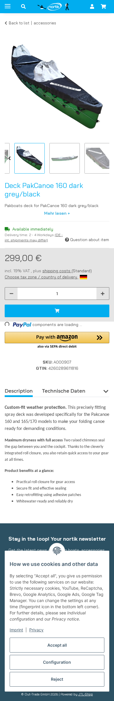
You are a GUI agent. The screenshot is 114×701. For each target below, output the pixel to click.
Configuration (57, 662)
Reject (57, 679)
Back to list (19, 23)
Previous (9, 158)
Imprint (16, 629)
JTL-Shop (85, 694)
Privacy (36, 629)
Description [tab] (19, 391)
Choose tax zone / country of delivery (41, 277)
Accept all (57, 645)
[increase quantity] (102, 294)
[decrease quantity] (11, 294)
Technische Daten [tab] (63, 391)
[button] (23, 6)
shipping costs (57, 270)
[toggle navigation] (8, 3)
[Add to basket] (9, 31)
